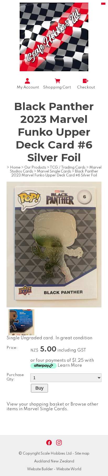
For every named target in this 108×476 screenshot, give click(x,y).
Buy (39, 388)
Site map (82, 453)
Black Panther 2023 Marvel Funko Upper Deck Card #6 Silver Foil (54, 173)
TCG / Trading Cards (67, 167)
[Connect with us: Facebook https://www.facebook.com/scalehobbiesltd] (49, 443)
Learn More (70, 365)
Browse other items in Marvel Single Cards (52, 406)
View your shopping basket (35, 404)
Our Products (35, 167)
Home (15, 167)
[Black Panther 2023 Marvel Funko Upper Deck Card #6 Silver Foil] (54, 306)
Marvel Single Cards (54, 171)
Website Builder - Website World (54, 469)
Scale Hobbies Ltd (56, 453)
